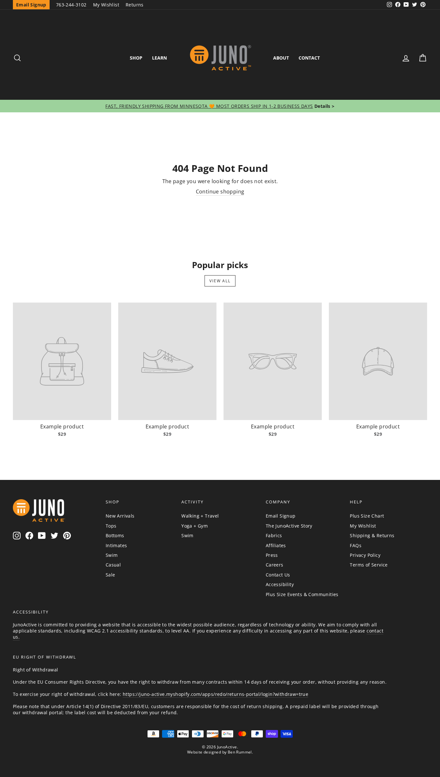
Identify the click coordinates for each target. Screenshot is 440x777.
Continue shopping (220, 191)
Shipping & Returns (372, 535)
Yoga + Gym (194, 526)
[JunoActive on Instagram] (17, 535)
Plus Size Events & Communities (302, 594)
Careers (274, 565)
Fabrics (274, 535)
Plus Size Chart (367, 516)
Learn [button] (159, 58)
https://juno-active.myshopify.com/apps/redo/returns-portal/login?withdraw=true (215, 694)
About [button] (281, 58)
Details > (324, 106)
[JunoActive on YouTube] (42, 535)
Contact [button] (309, 58)
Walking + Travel (200, 516)
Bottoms (115, 535)
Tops (111, 526)
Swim (112, 555)
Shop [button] (136, 58)
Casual (113, 565)
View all (219, 281)
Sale (110, 575)
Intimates (116, 545)
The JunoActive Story (289, 526)
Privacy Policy (365, 555)
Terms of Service (368, 565)
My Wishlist (106, 5)
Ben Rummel (240, 752)
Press (272, 555)
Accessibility (280, 584)
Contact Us (278, 575)
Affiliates (276, 545)
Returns (135, 5)
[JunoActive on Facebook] (29, 535)
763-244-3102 (71, 5)
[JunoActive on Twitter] (54, 535)
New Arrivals (120, 516)
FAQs (355, 545)
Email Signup (281, 516)
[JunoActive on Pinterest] (67, 535)
